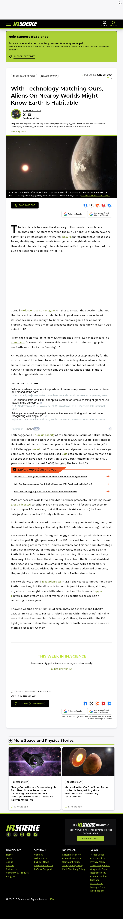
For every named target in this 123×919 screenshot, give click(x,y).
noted (36, 449)
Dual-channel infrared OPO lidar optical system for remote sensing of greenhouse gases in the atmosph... (60, 401)
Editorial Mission (71, 854)
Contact (38, 854)
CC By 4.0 (105, 195)
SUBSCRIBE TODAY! (61, 669)
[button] (113, 22)
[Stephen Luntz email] (29, 114)
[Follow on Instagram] (22, 834)
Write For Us (40, 858)
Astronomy (50, 76)
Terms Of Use (97, 854)
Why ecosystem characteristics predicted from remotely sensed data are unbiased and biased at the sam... (61, 391)
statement (18, 342)
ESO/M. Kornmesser (91, 195)
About (9, 861)
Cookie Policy (97, 858)
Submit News (41, 861)
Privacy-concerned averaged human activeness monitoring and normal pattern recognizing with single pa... (58, 415)
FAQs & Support (43, 869)
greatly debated (21, 504)
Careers (10, 865)
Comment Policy (71, 861)
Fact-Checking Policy (73, 869)
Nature (66, 236)
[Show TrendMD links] (110, 428)
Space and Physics (25, 76)
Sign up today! (90, 838)
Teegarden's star (52, 581)
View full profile (18, 131)
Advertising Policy (100, 865)
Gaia (65, 454)
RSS (52, 899)
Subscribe (11, 869)
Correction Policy (71, 858)
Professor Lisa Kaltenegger (38, 310)
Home (9, 854)
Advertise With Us (43, 865)
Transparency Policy (72, 865)
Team (9, 858)
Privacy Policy (97, 861)
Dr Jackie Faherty (44, 435)
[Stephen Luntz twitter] (25, 114)
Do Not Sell (96, 883)
